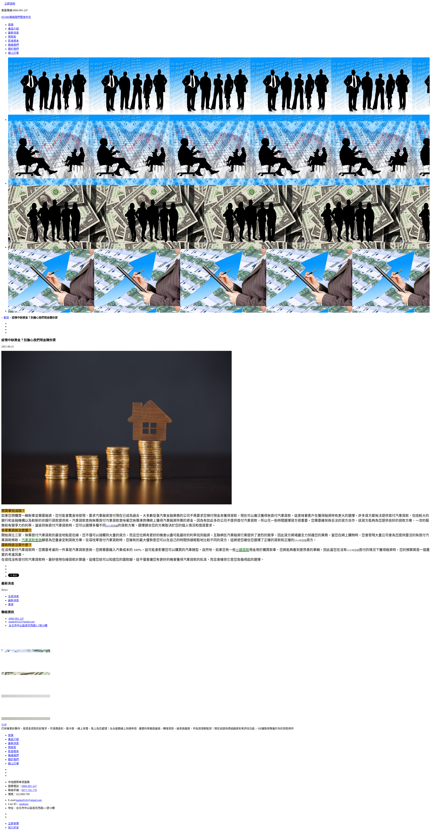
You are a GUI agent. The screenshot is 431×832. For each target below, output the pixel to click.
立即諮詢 (9, 3)
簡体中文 (25, 17)
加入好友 (13, 827)
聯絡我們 (14, 17)
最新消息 (13, 32)
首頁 (10, 24)
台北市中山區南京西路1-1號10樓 (27, 625)
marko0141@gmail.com (21, 621)
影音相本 (13, 40)
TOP (4, 724)
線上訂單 (13, 53)
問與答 (12, 36)
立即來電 (13, 823)
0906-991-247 (16, 618)
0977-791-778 (29, 790)
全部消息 (13, 596)
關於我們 (13, 48)
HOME (5, 17)
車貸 (6, 317)
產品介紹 (13, 28)
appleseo (23, 804)
